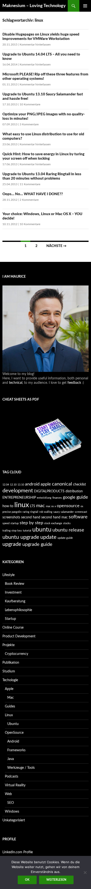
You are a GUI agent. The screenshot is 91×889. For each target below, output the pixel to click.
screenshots (11, 517)
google (69, 497)
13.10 (20, 484)
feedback (74, 383)
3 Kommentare (29, 124)
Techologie (10, 680)
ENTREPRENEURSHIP (19, 497)
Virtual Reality (15, 785)
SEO (10, 803)
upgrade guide (37, 544)
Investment (13, 592)
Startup (10, 619)
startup (14, 523)
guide (82, 497)
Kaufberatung (15, 601)
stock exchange (53, 523)
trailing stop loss (12, 530)
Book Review (14, 584)
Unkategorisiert (13, 820)
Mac (10, 697)
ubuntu (41, 530)
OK (27, 879)
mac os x (51, 506)
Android (13, 741)
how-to (7, 506)
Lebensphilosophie (18, 610)
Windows (12, 811)
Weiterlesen (56, 879)
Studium (8, 671)
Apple (9, 689)
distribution (74, 491)
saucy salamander (63, 512)
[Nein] (85, 872)
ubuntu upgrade (20, 537)
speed (5, 523)
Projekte (8, 645)
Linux (9, 715)
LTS (32, 506)
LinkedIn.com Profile (17, 852)
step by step (31, 523)
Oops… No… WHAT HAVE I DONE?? (32, 194)
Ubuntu (13, 724)
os (82, 506)
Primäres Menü (85, 6)
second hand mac (54, 517)
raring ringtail (30, 512)
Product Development (18, 636)
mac (40, 505)
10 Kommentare (30, 104)
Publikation (10, 662)
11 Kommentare (30, 184)
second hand (30, 517)
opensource (68, 506)
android (32, 484)
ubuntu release (68, 530)
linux (21, 505)
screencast (81, 512)
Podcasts (11, 776)
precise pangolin (12, 512)
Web (8, 794)
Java (10, 759)
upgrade (11, 544)
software (78, 516)
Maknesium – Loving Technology (34, 6)
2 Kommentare (29, 199)
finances (57, 497)
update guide (65, 538)
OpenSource (14, 732)
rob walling (45, 512)
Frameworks (16, 750)
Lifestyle (8, 575)
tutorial (27, 530)
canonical (62, 484)
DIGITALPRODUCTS (49, 491)
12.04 (5, 484)
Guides (10, 706)
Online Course (13, 627)
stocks (67, 523)
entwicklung (44, 497)
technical (15, 383)
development (17, 490)
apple (46, 484)
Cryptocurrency (16, 654)
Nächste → (56, 246)
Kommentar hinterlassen (35, 44)
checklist (79, 484)
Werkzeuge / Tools (21, 768)
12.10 (13, 484)
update (48, 537)
